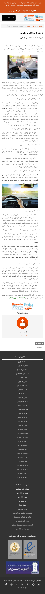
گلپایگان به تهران (22, 453)
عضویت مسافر (23, 10)
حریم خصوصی (22, 509)
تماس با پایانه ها (22, 493)
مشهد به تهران (22, 361)
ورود (32, 10)
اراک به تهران (22, 377)
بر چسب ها (39, 343)
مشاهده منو (7, 18)
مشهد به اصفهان (22, 465)
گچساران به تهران (22, 477)
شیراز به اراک (22, 405)
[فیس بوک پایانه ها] (28, 585)
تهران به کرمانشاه (22, 469)
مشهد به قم (22, 393)
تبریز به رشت (22, 457)
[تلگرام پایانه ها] (38, 585)
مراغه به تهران (22, 413)
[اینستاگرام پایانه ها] (33, 585)
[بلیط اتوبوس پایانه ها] (34, 18)
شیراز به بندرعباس (22, 401)
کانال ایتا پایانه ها (23, 588)
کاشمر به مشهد (22, 429)
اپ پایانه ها (22, 501)
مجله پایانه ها (31, 26)
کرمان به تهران (22, 441)
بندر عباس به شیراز (22, 369)
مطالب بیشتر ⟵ (22, 335)
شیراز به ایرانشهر (22, 437)
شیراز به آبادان (22, 425)
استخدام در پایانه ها (22, 529)
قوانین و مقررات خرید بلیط (22, 517)
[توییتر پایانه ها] (17, 585)
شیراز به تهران (22, 381)
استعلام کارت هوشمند (23, 489)
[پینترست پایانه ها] (12, 585)
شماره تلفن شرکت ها (22, 521)
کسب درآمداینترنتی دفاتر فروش (22, 525)
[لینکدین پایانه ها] (22, 585)
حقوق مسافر (22, 505)
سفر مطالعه (39, 347)
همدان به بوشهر (23, 417)
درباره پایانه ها (22, 497)
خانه (40, 26)
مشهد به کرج (22, 461)
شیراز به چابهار (22, 397)
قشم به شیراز (22, 421)
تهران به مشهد (22, 473)
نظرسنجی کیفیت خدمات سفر (22, 513)
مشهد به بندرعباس (22, 385)
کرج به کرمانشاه (23, 445)
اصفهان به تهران (23, 433)
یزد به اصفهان (22, 449)
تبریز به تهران (22, 389)
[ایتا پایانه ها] (6, 585)
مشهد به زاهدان (23, 409)
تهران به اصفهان (23, 365)
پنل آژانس (11, 10)
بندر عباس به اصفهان (22, 373)
